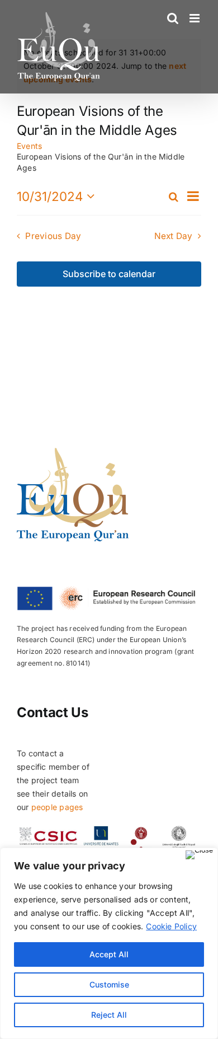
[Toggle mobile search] (172, 18)
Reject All (109, 1014)
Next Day (173, 236)
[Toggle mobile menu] (195, 18)
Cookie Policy (171, 926)
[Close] (199, 854)
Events (29, 146)
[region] (109, 943)
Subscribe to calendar (109, 274)
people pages (57, 807)
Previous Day (53, 236)
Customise (109, 984)
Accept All (109, 954)
